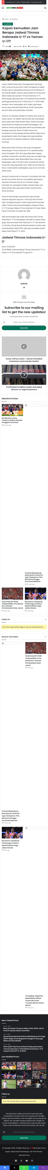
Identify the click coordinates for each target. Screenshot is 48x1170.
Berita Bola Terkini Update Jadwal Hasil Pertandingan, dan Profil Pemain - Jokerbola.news (25, 1151)
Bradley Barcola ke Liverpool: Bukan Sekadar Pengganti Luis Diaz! (12, 420)
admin (7, 46)
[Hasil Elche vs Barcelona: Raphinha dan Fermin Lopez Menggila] (39, 1075)
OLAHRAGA (13, 19)
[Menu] (3, 8)
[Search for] (45, 8)
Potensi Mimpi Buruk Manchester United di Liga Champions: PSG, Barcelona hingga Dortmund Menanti (34, 577)
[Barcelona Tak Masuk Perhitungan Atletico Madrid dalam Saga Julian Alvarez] (35, 594)
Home (6, 19)
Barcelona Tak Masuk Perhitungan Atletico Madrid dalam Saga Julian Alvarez (33, 605)
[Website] (24, 287)
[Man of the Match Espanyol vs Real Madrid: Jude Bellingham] (39, 1084)
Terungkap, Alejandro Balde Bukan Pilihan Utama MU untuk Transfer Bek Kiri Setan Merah (34, 1000)
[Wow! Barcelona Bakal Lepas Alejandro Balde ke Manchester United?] (24, 1084)
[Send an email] (10, 46)
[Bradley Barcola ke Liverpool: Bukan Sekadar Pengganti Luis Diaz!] (12, 410)
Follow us (6, 1094)
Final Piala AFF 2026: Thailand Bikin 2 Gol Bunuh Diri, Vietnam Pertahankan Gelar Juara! (12, 605)
